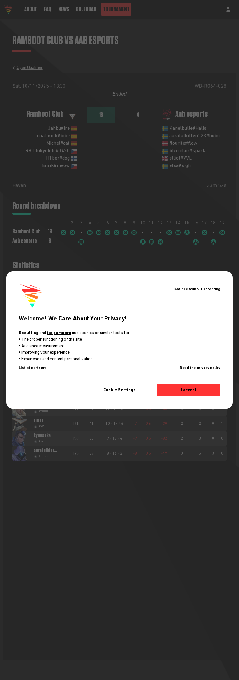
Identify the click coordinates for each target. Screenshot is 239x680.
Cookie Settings (119, 390)
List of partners (33, 368)
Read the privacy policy (200, 368)
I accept (189, 390)
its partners (59, 333)
